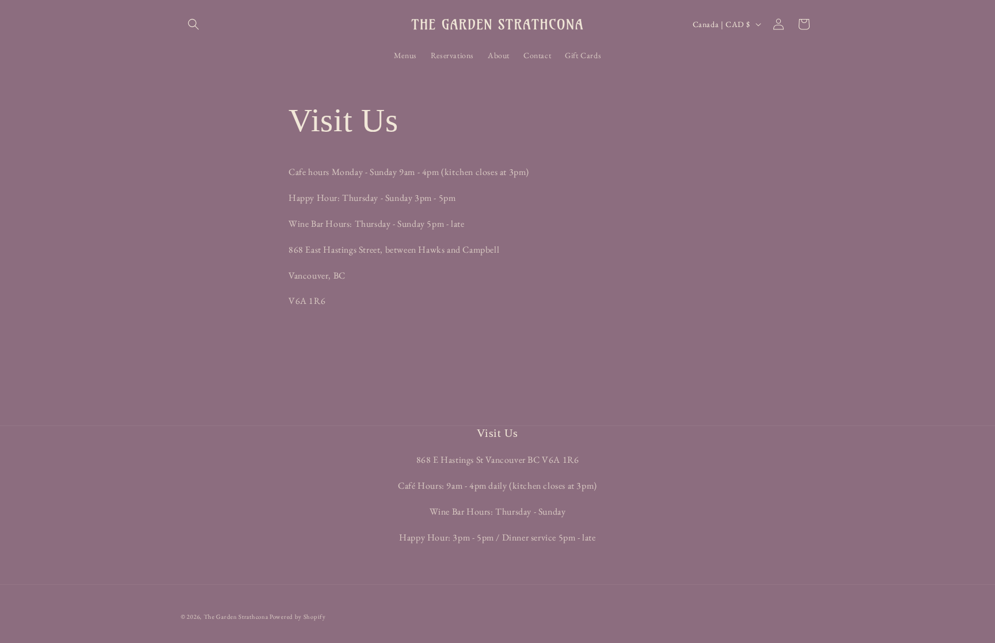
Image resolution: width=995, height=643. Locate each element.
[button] (193, 24)
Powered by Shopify (297, 616)
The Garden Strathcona (236, 616)
